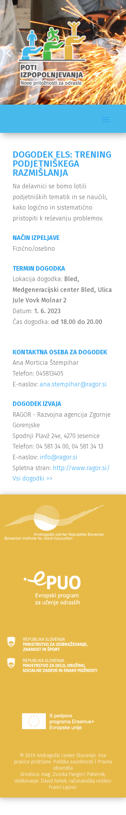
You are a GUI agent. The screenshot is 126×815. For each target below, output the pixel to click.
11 (90, 96)
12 (95, 96)
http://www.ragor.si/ (81, 468)
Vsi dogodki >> (32, 478)
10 (84, 96)
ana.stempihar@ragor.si (73, 384)
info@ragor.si (58, 457)
